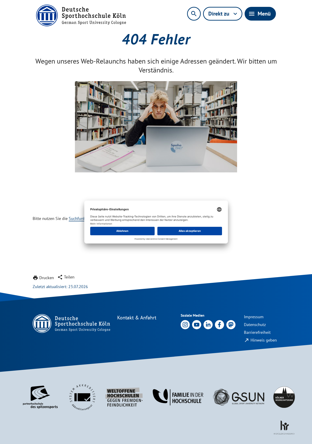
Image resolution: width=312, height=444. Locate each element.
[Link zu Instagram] (185, 324)
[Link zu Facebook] (219, 324)
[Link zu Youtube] (196, 324)
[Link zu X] (230, 324)
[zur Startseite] (81, 15)
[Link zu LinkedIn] (208, 324)
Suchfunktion (81, 218)
